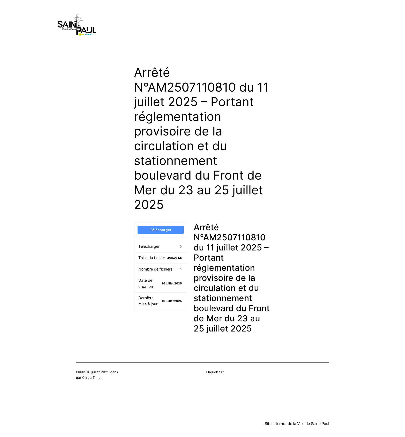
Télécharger (160, 230)
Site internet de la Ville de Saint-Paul (297, 423)
